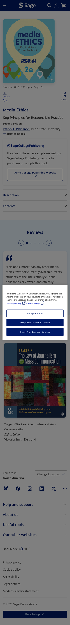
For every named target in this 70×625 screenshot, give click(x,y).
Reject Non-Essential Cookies (35, 332)
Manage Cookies (35, 313)
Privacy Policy (14, 303)
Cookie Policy (33, 303)
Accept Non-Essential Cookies (35, 322)
